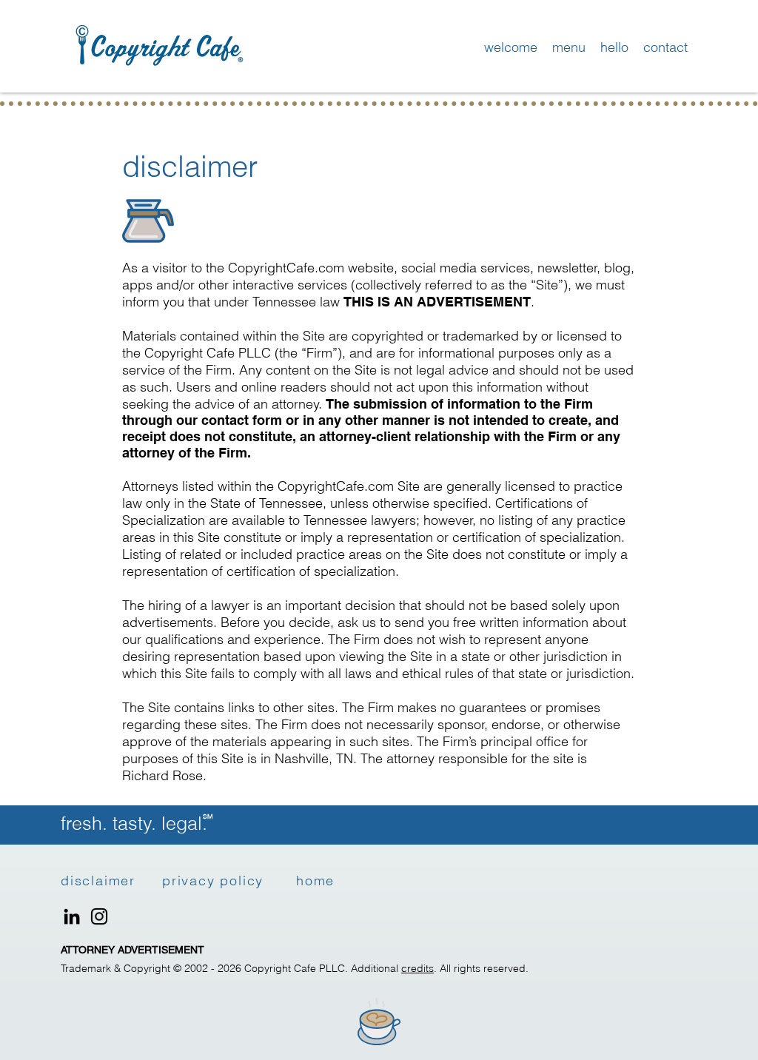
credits (417, 968)
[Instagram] (99, 916)
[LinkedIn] (72, 916)
